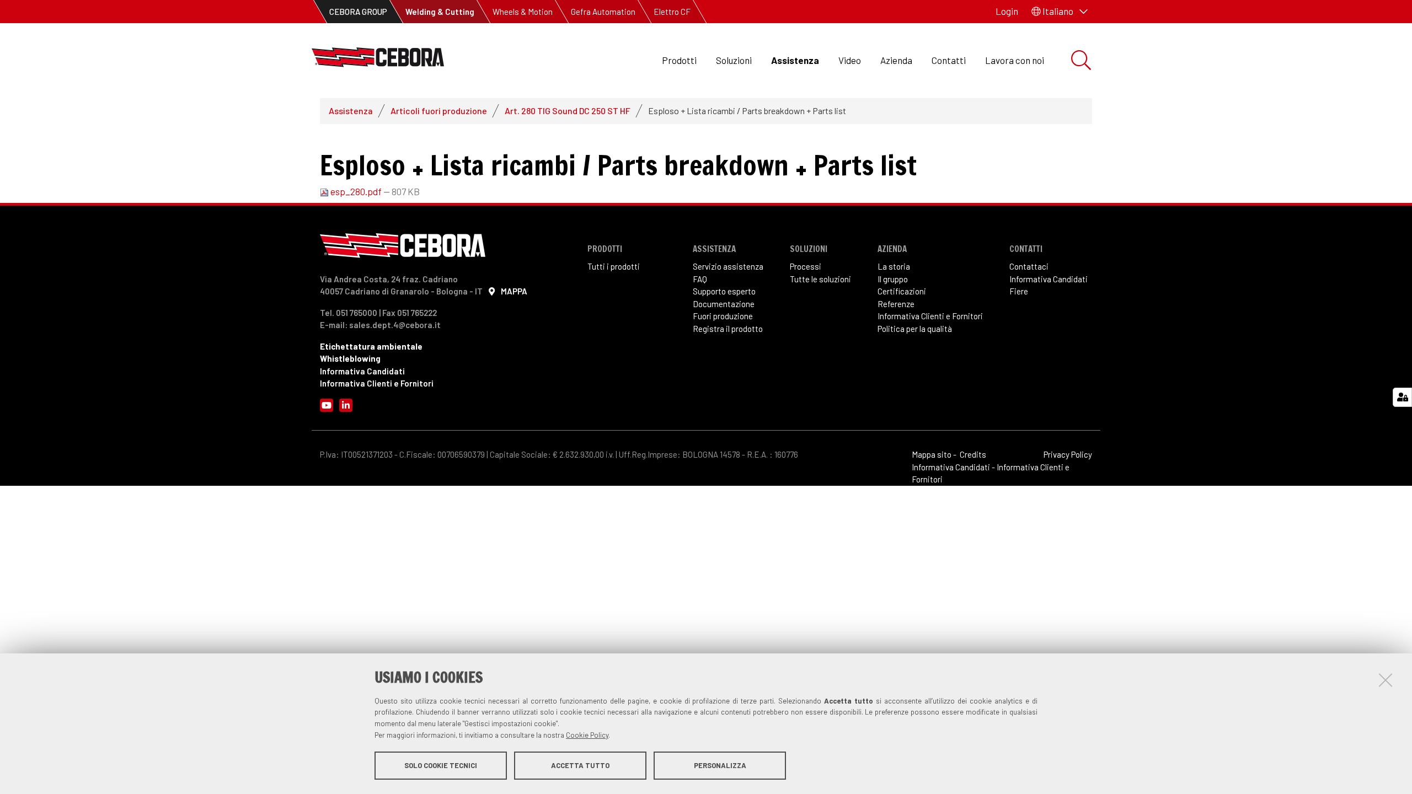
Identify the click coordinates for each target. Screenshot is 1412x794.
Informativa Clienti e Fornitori (377, 383)
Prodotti (679, 60)
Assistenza (795, 60)
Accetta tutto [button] (580, 765)
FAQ (700, 279)
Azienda (896, 60)
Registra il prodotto (728, 329)
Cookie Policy (587, 735)
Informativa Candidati (362, 371)
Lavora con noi (1014, 60)
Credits (973, 454)
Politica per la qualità (915, 329)
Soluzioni (734, 60)
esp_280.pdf (356, 191)
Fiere (1018, 291)
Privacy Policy (1068, 454)
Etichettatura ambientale (371, 346)
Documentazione (724, 304)
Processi (805, 266)
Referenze (896, 304)
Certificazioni (902, 291)
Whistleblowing (350, 358)
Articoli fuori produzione (439, 110)
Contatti (949, 60)
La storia (894, 266)
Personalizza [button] (720, 765)
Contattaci (1029, 266)
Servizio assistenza (728, 266)
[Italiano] (378, 60)
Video (849, 60)
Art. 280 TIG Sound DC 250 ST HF (567, 110)
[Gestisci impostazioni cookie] (1402, 397)
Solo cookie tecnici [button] (440, 765)
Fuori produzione (723, 316)
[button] (1059, 11)
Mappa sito (931, 454)
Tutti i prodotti (613, 266)
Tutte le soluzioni (820, 279)
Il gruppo (893, 279)
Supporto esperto (724, 291)
